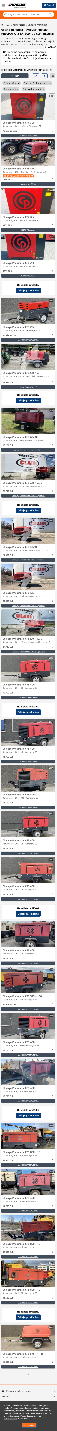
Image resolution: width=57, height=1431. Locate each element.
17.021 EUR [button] (8, 383)
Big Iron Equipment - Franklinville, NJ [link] (28, 450)
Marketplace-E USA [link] (28, 184)
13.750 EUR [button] (8, 757)
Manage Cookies (26, 1416)
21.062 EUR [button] (8, 555)
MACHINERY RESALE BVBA (28, 135)
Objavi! (50, 5)
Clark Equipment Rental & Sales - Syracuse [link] (28, 496)
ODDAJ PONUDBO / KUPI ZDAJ (17, 176)
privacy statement (10, 1419)
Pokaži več (50, 47)
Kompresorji (19, 24)
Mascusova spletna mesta (18, 1391)
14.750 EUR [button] (8, 1050)
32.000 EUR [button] (8, 1160)
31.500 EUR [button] (8, 803)
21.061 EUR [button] (8, 601)
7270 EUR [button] (7, 180)
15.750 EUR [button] (8, 693)
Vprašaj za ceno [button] (10, 131)
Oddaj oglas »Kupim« (28, 290)
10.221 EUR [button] (8, 445)
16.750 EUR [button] (8, 895)
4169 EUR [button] (7, 225)
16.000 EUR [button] (8, 1362)
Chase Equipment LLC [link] (28, 387)
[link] (28, 106)
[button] (14, 75)
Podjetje (6, 1396)
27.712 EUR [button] (8, 491)
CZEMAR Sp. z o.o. (28, 230)
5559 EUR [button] (7, 271)
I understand (29, 1425)
